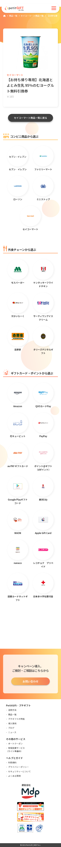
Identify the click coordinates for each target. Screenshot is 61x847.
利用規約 (12, 762)
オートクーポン (15, 743)
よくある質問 (14, 775)
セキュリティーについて (19, 771)
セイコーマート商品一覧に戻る (30, 117)
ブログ (11, 727)
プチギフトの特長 (16, 718)
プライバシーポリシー (18, 766)
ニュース (12, 732)
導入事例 (12, 723)
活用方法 (12, 709)
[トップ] (4, 15)
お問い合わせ (30, 681)
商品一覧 (12, 714)
